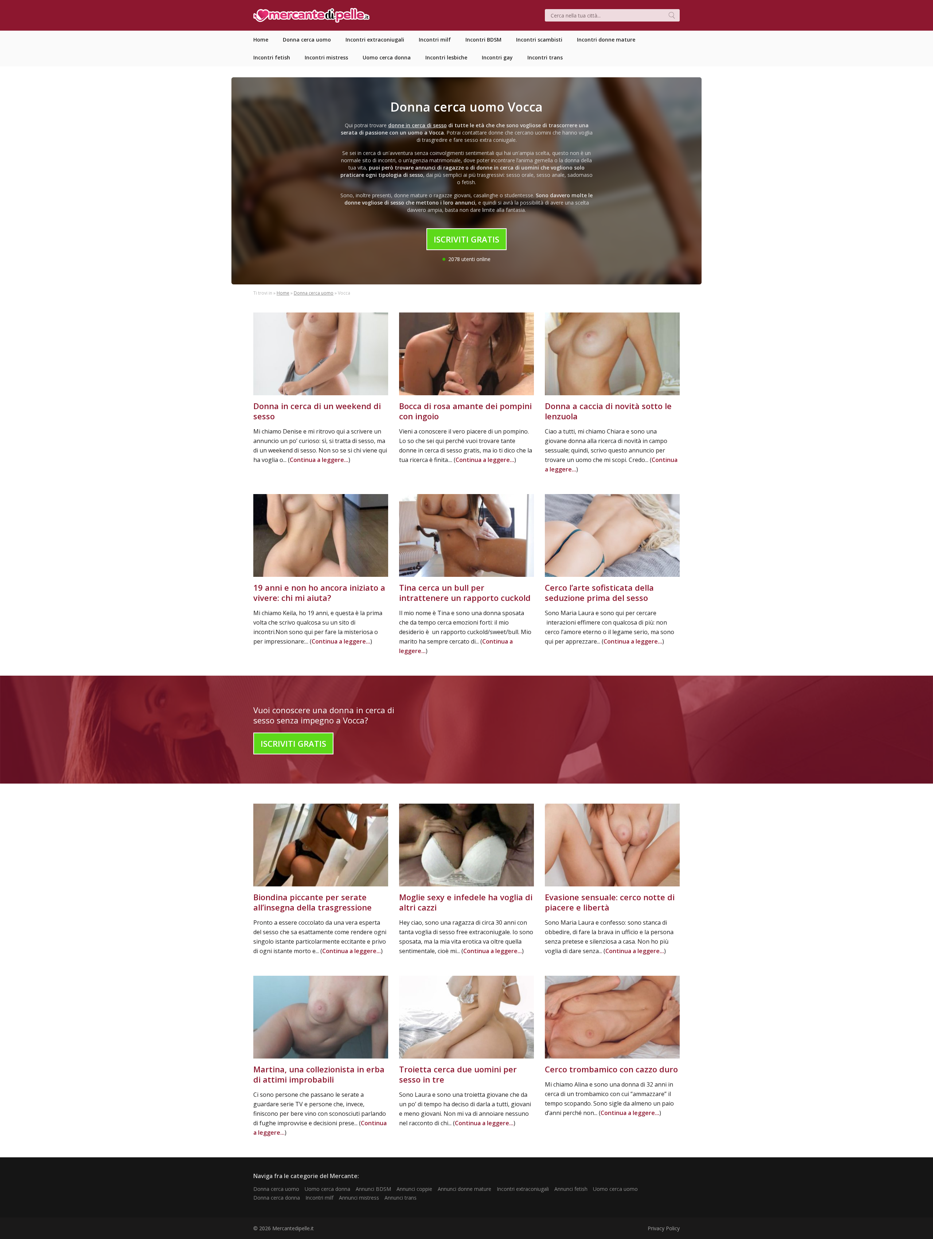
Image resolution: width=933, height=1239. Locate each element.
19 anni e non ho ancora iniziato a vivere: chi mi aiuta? (319, 592)
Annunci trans (400, 1197)
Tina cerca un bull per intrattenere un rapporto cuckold (465, 592)
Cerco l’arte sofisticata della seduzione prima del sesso (599, 592)
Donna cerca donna (276, 1197)
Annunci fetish (570, 1188)
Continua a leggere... (319, 460)
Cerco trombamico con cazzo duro (611, 1069)
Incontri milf (319, 1197)
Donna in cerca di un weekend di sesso (317, 411)
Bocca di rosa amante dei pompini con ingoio (465, 411)
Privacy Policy (664, 1228)
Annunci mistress (359, 1197)
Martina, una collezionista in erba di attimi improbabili (318, 1074)
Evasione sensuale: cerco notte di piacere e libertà (610, 902)
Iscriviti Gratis (466, 239)
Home (283, 293)
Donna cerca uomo (313, 293)
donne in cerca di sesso (417, 125)
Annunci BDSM (373, 1188)
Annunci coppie (414, 1188)
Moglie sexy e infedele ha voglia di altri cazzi (465, 902)
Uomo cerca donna (327, 1188)
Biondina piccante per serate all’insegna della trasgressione (312, 902)
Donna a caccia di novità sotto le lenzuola (608, 411)
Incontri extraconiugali (523, 1188)
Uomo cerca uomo (615, 1188)
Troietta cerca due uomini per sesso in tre (458, 1074)
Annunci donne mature (464, 1188)
